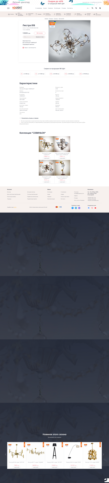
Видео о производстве (30, 47)
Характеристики (27, 40)
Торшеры (9, 198)
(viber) (97, 200)
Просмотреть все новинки (54, 437)
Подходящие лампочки (28, 44)
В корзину (40, 33)
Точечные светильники (32, 194)
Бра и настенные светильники (13, 194)
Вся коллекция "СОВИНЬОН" (30, 42)
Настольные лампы (11, 196)
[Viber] (79, 208)
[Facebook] (73, 208)
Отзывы (64, 8)
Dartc (15, 207)
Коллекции (57, 8)
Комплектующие (51, 198)
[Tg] (76, 208)
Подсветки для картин (32, 198)
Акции (45, 8)
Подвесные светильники (32, 196)
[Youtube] (95, 208)
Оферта (76, 195)
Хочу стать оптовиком (79, 200)
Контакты (70, 8)
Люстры (9, 192)
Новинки (50, 8)
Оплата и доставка (65, 196)
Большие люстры (31, 192)
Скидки (62, 194)
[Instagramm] (92, 208)
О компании (38, 8)
